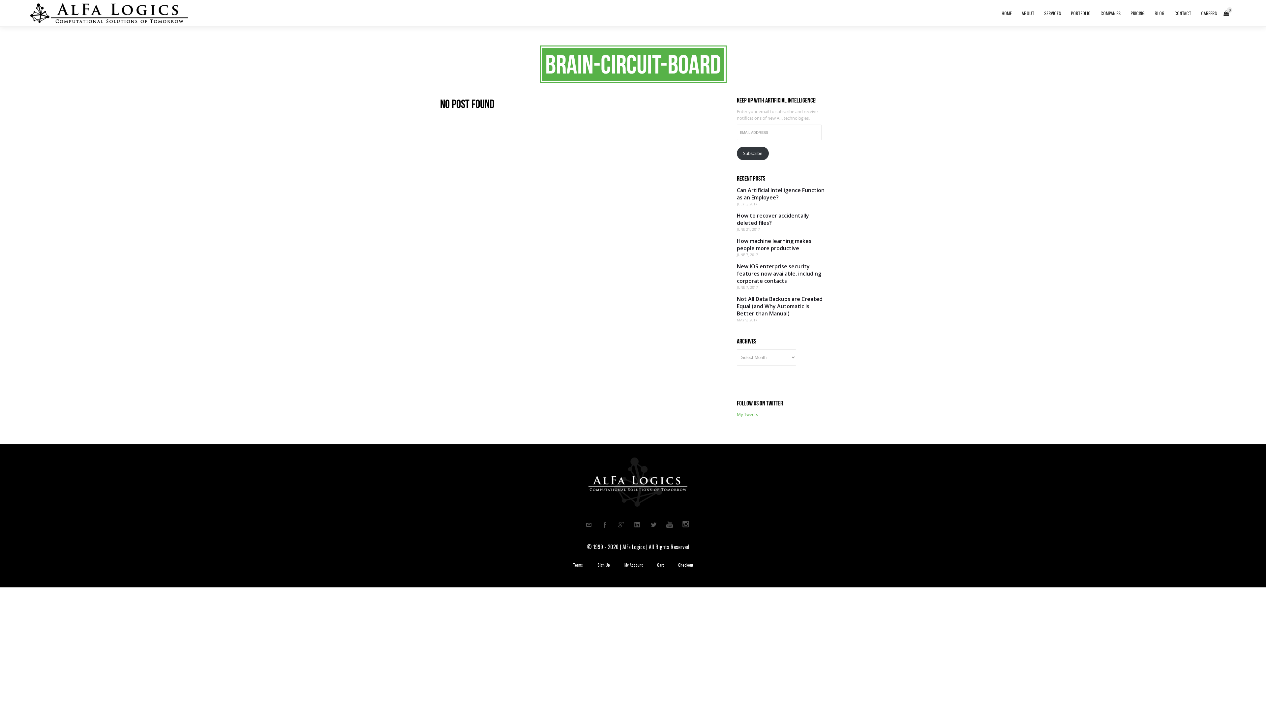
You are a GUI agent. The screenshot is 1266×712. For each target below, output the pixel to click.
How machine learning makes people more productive (774, 244)
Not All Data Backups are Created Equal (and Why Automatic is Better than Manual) (780, 306)
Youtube (669, 524)
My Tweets (747, 414)
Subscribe (752, 153)
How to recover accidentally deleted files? (773, 219)
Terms (578, 565)
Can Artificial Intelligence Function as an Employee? (781, 194)
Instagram (685, 524)
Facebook (605, 524)
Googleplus (621, 524)
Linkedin (637, 524)
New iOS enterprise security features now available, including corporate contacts (779, 273)
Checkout (685, 565)
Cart (660, 565)
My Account (633, 565)
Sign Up (603, 565)
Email (588, 524)
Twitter (653, 524)
